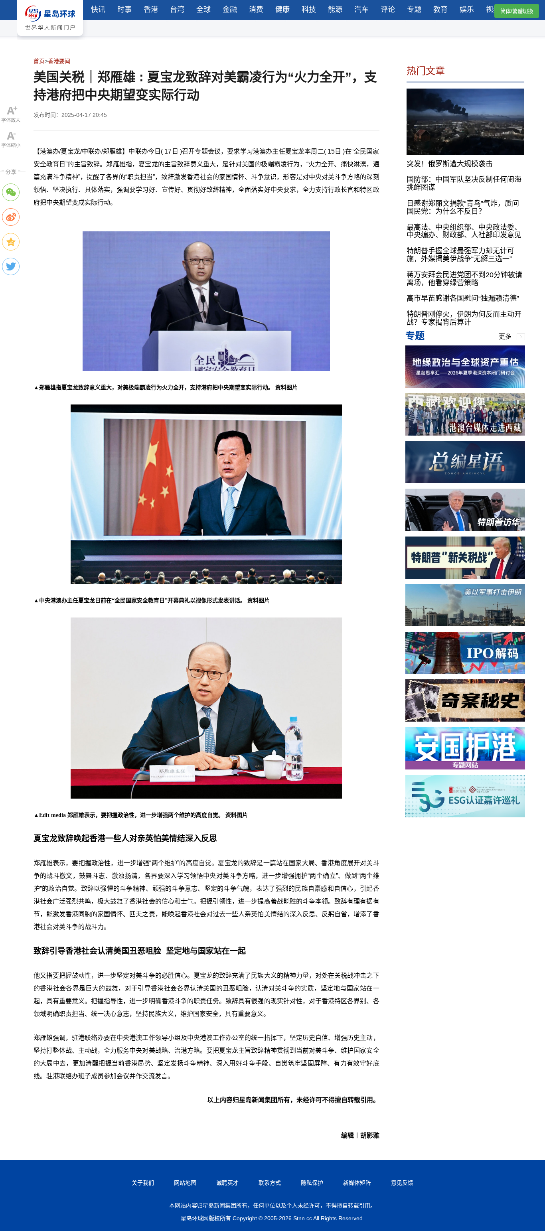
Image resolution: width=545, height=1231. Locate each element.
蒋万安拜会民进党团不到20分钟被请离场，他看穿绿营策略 (464, 279)
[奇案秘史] (465, 719)
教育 (440, 10)
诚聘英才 (227, 1183)
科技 (309, 10)
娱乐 (467, 10)
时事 (124, 10)
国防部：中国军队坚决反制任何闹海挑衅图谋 (464, 183)
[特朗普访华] (465, 528)
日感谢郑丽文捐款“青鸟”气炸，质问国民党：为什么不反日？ (463, 207)
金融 (230, 10)
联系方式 (270, 1183)
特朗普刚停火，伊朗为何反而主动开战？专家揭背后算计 (464, 318)
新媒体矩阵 (357, 1183)
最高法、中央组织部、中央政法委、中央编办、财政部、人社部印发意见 (464, 231)
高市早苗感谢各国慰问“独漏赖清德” (463, 298)
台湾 (177, 10)
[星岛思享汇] (465, 385)
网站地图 (185, 1183)
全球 (203, 10)
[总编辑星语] (465, 480)
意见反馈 (402, 1183)
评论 (388, 10)
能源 (335, 10)
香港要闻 (59, 61)
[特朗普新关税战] (465, 576)
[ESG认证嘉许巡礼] (465, 815)
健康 (282, 10)
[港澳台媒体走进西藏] (465, 433)
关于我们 (143, 1183)
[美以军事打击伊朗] (465, 624)
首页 (39, 61)
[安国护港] (465, 767)
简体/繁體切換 (516, 11)
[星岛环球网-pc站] (50, 37)
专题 (414, 10)
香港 (151, 10)
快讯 (98, 10)
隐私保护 (312, 1183)
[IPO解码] (465, 672)
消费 (256, 10)
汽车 (361, 10)
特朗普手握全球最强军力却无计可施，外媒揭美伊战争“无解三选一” (460, 255)
